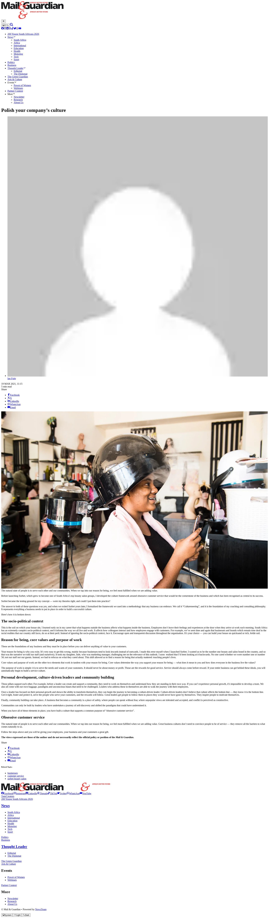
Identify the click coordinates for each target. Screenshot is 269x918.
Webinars (12, 880)
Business (5, 840)
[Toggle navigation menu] (3, 21)
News (5, 806)
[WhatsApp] (17, 28)
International (13, 818)
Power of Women (16, 877)
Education (12, 820)
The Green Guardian (11, 861)
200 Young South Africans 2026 (17, 799)
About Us (12, 904)
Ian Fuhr (11, 378)
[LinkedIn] (7, 28)
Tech (9, 829)
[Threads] (10, 28)
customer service (15, 776)
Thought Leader (14, 847)
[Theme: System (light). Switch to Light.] (5, 25)
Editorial (11, 853)
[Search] (11, 25)
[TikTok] (12, 28)
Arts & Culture (8, 864)
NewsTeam (40, 909)
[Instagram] (5, 28)
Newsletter (12, 898)
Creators (10, 796)
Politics (4, 837)
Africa (10, 815)
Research (12, 901)
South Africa (13, 812)
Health (10, 823)
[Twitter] (15, 28)
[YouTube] (20, 28)
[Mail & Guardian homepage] (134, 10)
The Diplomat (14, 856)
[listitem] (7, 793)
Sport (10, 832)
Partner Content (9, 885)
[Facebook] (2, 28)
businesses (12, 773)
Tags (3, 796)
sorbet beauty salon (16, 778)
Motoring (12, 826)
